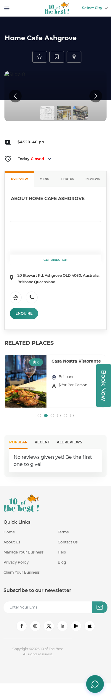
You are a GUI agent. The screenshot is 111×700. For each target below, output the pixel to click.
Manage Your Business (24, 552)
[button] (39, 415)
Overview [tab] (19, 179)
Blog (62, 562)
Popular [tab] (18, 442)
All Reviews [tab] (69, 442)
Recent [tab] (42, 442)
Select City (92, 8)
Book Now (103, 385)
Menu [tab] (44, 179)
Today (31, 158)
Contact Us (68, 542)
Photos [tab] (67, 179)
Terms (63, 532)
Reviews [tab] (93, 179)
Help (62, 552)
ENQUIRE (24, 313)
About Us (12, 542)
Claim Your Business (22, 572)
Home (9, 532)
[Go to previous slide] (15, 96)
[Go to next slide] (95, 96)
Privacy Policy (16, 562)
